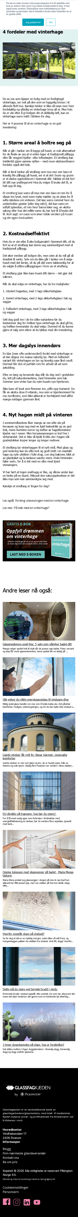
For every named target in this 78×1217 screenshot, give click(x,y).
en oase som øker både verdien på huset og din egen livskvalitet (38, 216)
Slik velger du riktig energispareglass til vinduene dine (36, 699)
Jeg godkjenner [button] (33, 22)
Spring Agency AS (47, 1179)
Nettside (6, 1179)
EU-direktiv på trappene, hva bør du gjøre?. (29, 814)
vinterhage (41, 123)
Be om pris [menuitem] (10, 1162)
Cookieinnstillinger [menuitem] (15, 1188)
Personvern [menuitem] (11, 1192)
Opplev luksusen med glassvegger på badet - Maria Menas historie (38, 873)
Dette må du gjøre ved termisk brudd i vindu (30, 989)
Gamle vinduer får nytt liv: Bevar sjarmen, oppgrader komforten (35, 756)
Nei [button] (51, 22)
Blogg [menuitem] (7, 1149)
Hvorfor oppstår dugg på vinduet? (23, 934)
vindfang (11, 193)
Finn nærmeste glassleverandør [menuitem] (24, 1153)
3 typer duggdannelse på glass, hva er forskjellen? (33, 1044)
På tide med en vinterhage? (31, 508)
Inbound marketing (21, 1179)
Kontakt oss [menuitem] (11, 1158)
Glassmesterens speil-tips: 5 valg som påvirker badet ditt (37, 644)
